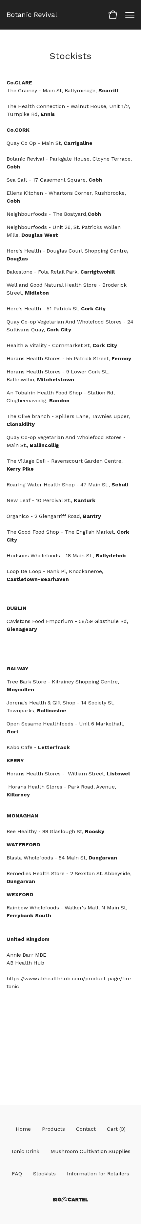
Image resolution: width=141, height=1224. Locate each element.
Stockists (44, 1173)
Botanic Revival (32, 15)
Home (23, 1129)
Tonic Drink (25, 1151)
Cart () (116, 1129)
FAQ (17, 1173)
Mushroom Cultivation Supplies (90, 1151)
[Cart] (112, 14)
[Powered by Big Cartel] (70, 1199)
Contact (86, 1129)
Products (53, 1129)
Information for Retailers (98, 1173)
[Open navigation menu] (129, 14)
